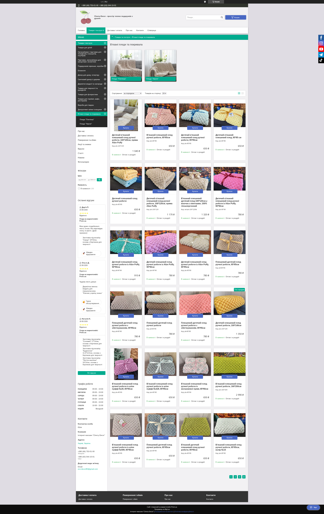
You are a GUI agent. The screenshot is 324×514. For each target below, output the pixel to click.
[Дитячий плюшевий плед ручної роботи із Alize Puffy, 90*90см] (126, 242)
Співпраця (151, 30)
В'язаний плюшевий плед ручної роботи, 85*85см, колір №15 (228, 447)
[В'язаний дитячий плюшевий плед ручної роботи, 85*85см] (195, 425)
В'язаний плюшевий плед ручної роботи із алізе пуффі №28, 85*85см (125, 386)
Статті (80, 153)
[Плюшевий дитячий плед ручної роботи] (160, 303)
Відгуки (81, 149)
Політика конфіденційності (184, 511)
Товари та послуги (122, 37)
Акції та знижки (84, 144)
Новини (81, 158)
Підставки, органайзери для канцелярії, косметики (89, 61)
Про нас (129, 30)
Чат (315, 507)
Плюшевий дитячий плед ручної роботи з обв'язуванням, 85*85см (124, 325)
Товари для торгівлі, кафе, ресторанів (89, 100)
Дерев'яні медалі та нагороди (90, 84)
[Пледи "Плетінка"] (126, 66)
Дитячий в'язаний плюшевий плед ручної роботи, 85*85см (193, 137)
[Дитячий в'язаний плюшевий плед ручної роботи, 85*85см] (195, 115)
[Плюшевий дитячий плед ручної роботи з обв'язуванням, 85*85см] (126, 303)
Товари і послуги (95, 30)
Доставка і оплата (114, 30)
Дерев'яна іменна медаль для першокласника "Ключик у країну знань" (92, 290)
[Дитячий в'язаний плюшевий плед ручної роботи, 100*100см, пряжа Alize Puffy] (126, 115)
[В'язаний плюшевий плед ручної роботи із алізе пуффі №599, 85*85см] (126, 425)
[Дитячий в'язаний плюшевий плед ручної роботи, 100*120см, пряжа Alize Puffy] (160, 179)
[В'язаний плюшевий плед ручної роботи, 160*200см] (229, 364)
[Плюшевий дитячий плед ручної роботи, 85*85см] (229, 242)
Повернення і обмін (130, 499)
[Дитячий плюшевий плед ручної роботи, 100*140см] (229, 303)
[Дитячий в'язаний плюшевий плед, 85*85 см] (229, 115)
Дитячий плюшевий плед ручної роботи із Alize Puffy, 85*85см (195, 264)
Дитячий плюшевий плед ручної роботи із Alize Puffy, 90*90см (126, 264)
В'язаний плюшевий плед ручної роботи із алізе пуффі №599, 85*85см (125, 447)
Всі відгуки (91, 373)
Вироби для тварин (86, 105)
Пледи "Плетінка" (87, 119)
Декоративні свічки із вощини (90, 109)
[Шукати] (222, 17)
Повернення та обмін (87, 140)
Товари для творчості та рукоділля (88, 89)
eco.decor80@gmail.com (88, 469)
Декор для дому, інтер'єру (88, 75)
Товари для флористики (88, 94)
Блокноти (82, 71)
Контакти (140, 30)
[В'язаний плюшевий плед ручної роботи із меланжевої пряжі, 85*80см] (195, 364)
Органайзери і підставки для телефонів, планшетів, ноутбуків (89, 54)
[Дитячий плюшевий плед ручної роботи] (126, 179)
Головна (81, 30)
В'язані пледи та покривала (89, 114)
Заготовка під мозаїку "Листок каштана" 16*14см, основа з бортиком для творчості (92, 361)
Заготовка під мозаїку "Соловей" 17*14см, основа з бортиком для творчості (92, 342)
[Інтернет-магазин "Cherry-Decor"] (85, 17)
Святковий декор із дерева (89, 79)
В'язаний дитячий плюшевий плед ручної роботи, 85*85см (193, 447)
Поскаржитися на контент (164, 511)
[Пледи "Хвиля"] (160, 66)
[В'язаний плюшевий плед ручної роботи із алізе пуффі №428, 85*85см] (160, 364)
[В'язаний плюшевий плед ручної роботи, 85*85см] (160, 115)
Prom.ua (174, 507)
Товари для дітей (85, 48)
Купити (126, 128)
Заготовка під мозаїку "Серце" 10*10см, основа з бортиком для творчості (92, 241)
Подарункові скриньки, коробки (91, 66)
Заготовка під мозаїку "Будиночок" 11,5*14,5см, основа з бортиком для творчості (92, 351)
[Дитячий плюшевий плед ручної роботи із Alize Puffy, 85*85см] (195, 242)
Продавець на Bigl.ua (162, 509)
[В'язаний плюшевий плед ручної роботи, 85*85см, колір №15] (229, 425)
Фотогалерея (83, 162)
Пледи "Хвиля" (86, 124)
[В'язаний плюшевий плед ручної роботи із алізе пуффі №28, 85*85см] (126, 364)
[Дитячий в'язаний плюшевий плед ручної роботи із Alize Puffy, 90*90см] (229, 179)
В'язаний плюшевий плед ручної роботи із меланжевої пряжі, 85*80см (194, 386)
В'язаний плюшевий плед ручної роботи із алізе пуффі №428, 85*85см (160, 386)
